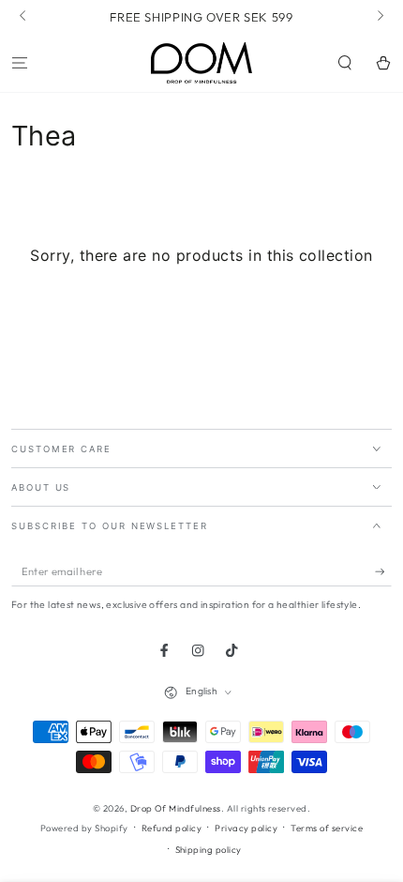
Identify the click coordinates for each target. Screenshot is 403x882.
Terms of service (327, 827)
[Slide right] (379, 17)
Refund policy (172, 827)
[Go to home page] (201, 63)
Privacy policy (246, 827)
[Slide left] (24, 17)
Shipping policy (208, 849)
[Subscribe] (383, 571)
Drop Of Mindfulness (175, 808)
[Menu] (19, 62)
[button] (345, 62)
